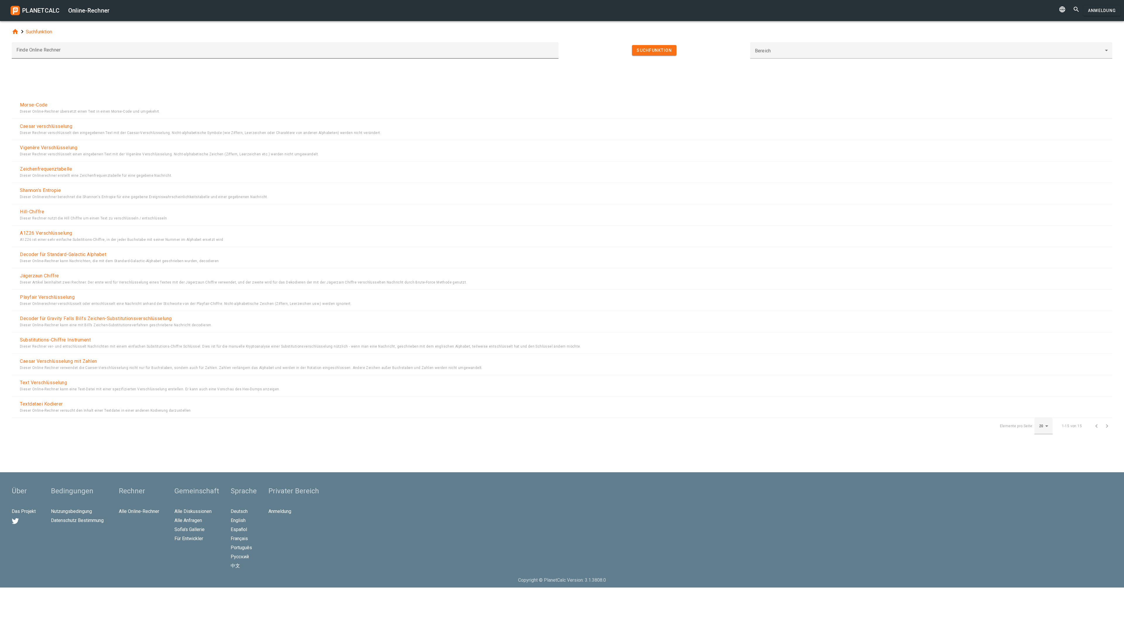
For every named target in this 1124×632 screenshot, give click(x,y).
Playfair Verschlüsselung (47, 297)
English (238, 520)
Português (241, 547)
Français (239, 538)
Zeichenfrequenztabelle (46, 169)
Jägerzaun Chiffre (39, 276)
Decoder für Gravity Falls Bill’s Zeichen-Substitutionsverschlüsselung (96, 318)
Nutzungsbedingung (71, 511)
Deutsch (239, 511)
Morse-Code (33, 105)
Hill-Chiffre (32, 211)
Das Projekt (24, 511)
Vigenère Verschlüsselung (48, 147)
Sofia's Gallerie (189, 529)
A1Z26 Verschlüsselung (46, 233)
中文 (235, 566)
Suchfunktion (39, 32)
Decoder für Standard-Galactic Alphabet (63, 254)
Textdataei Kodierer (41, 404)
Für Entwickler (188, 538)
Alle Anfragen (188, 520)
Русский (240, 556)
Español (239, 529)
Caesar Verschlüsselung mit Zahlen (58, 361)
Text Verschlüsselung (43, 382)
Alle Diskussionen (193, 511)
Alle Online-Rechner (139, 511)
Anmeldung (1102, 10)
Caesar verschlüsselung (46, 126)
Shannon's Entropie (40, 190)
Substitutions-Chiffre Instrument (55, 340)
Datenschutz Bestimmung (77, 520)
